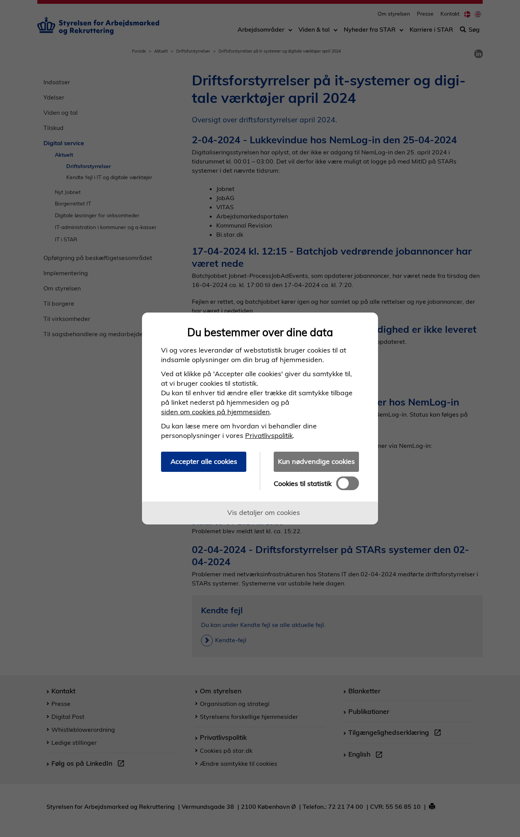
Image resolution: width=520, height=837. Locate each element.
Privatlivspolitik (269, 435)
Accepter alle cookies (204, 461)
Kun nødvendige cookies (316, 461)
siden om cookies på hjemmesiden (215, 411)
